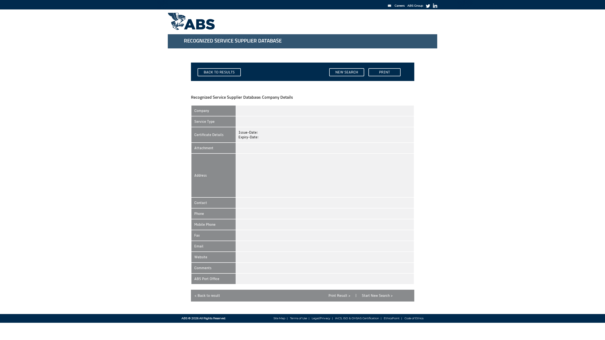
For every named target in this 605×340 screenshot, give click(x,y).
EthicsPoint (392, 318)
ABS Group (415, 5)
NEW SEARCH (346, 72)
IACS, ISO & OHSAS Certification (357, 318)
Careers (399, 5)
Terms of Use (298, 318)
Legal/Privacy (321, 318)
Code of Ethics (414, 318)
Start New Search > (377, 295)
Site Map (279, 318)
